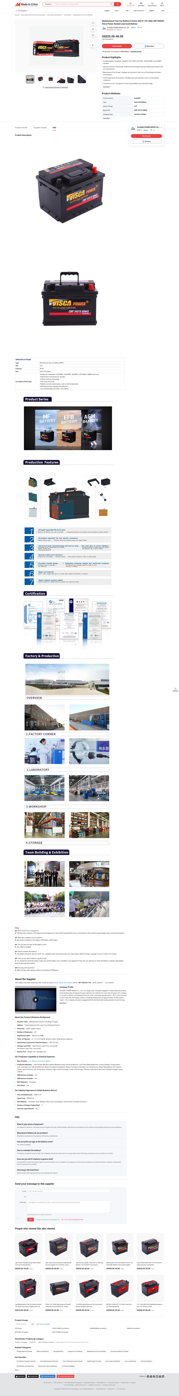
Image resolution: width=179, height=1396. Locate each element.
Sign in (162, 5)
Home (17, 15)
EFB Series (18, 1328)
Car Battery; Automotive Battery (40, 1061)
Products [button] (48, 4)
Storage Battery (58, 1351)
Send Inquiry (117, 46)
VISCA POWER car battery (60, 1328)
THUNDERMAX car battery (98, 1328)
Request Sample (136, 51)
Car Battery (67, 15)
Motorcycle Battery (43, 1351)
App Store (20, 1376)
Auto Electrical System (54, 15)
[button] (111, 4)
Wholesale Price (101, 1382)
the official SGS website (64, 983)
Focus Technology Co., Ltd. (75, 1389)
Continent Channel (113, 1382)
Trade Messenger (47, 1376)
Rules (162, 11)
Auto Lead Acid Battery (112, 1361)
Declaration (111, 1389)
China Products (57, 1382)
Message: (23, 1202)
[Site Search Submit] (117, 4)
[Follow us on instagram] (154, 1376)
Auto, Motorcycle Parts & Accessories (33, 15)
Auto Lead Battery (130, 1361)
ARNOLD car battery (133, 1328)
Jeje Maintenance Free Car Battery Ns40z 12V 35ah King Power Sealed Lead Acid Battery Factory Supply (28, 1306)
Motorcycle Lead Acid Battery (47, 1366)
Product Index (125, 1382)
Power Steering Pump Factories (73, 1361)
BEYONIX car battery (21, 1332)
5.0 (139, 130)
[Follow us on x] (151, 1376)
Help (127, 11)
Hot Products (47, 1382)
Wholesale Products (89, 1382)
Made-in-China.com (80, 1385)
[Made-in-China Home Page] (26, 4)
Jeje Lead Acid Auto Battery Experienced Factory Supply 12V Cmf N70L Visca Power (58, 1265)
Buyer (116, 11)
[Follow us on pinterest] (160, 1376)
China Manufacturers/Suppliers (73, 1382)
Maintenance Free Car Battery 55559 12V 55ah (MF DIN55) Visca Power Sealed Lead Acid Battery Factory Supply (119, 1265)
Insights (133, 1382)
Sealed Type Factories (94, 1361)
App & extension (139, 11)
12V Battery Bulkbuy (68, 1366)
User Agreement (100, 1389)
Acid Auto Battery (146, 1361)
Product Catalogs (44, 1324)
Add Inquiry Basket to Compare (56, 87)
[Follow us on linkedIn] (163, 1376)
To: (25, 1197)
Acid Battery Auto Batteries (25, 1366)
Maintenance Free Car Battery (83, 15)
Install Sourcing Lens (66, 1376)
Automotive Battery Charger (119, 1351)
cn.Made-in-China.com (109, 1385)
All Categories (22, 11)
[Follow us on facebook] (148, 1376)
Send (30, 1220)
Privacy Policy (121, 1389)
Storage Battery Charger (24, 1351)
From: (24, 1191)
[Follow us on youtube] (157, 1376)
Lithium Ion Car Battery (75, 1351)
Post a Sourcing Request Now (72, 1220)
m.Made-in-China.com (94, 1385)
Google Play (33, 1376)
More (17, 1370)
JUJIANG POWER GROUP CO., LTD (118, 27)
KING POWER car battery (60, 1332)
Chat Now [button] (150, 46)
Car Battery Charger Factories (26, 1361)
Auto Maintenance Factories (49, 1361)
